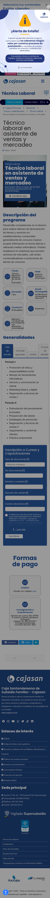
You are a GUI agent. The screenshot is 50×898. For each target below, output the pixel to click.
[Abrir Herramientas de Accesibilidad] (6, 892)
